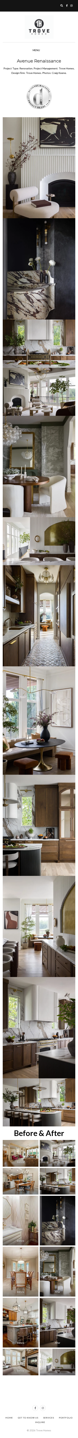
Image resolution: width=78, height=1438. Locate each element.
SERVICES (48, 1417)
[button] (39, 167)
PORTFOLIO (66, 1417)
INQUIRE (40, 1422)
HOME (9, 1417)
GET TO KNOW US (28, 1417)
